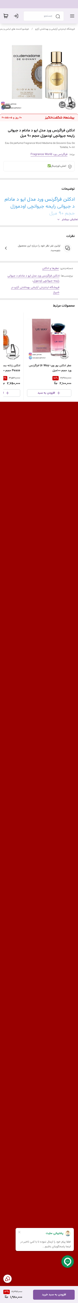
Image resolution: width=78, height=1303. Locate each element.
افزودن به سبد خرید (54, 1295)
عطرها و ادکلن (50, 268)
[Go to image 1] (7, 106)
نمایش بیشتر (70, 219)
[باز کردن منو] (71, 16)
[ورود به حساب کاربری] (17, 16)
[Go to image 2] (3, 106)
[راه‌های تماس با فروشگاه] (7, 1279)
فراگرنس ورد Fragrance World (49, 154)
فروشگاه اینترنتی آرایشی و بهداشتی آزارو (55, 29)
